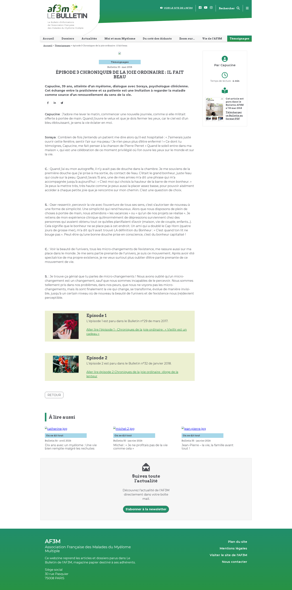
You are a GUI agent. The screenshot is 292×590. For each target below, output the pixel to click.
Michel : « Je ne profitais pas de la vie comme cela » (140, 446)
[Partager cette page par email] (62, 103)
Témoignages (62, 45)
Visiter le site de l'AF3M (228, 555)
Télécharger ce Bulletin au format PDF (234, 115)
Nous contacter (234, 562)
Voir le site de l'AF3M (178, 7)
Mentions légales (233, 548)
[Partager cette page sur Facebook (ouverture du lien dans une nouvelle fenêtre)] (48, 103)
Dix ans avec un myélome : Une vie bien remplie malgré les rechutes (71, 446)
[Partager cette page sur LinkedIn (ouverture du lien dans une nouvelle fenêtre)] (55, 103)
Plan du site (237, 542)
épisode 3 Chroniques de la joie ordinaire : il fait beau (100, 45)
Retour (54, 395)
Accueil (47, 45)
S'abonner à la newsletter (146, 509)
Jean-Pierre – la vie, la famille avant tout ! (207, 446)
